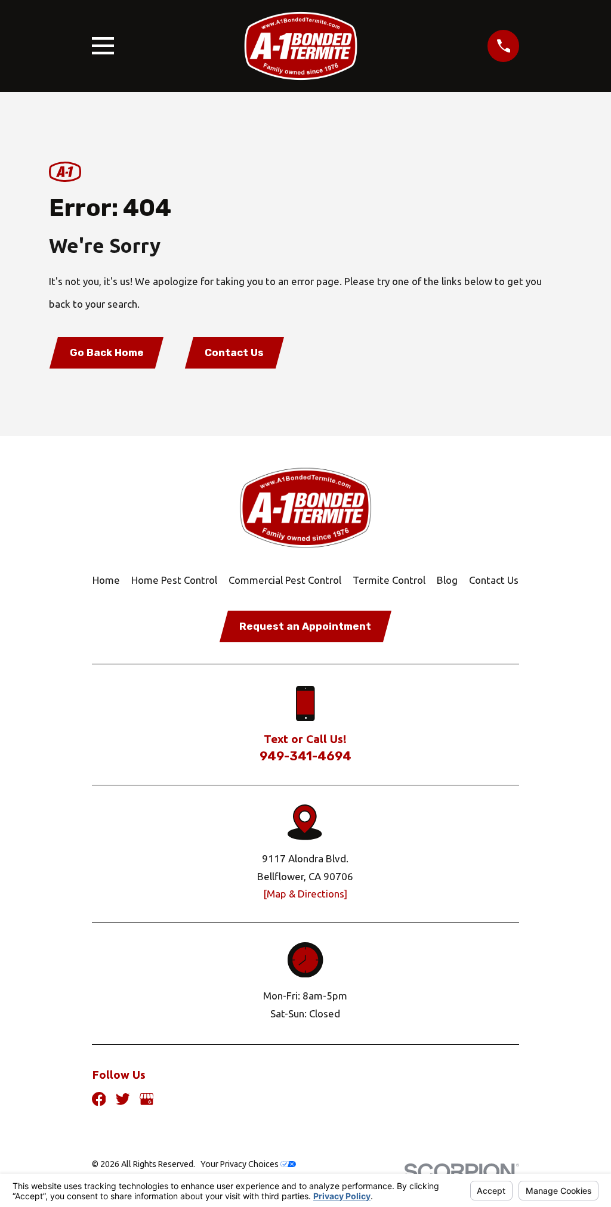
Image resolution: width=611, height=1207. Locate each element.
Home (106, 580)
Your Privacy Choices (240, 1164)
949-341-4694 (305, 756)
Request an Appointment (305, 626)
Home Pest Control (174, 580)
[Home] (300, 46)
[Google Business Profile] (147, 1099)
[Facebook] (99, 1099)
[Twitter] (123, 1099)
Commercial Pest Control (285, 580)
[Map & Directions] (305, 893)
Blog (447, 580)
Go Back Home (107, 352)
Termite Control (389, 580)
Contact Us (234, 352)
